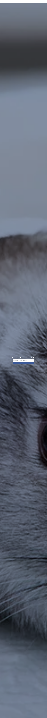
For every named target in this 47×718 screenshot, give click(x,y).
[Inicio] (2, 1)
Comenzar (23, 362)
